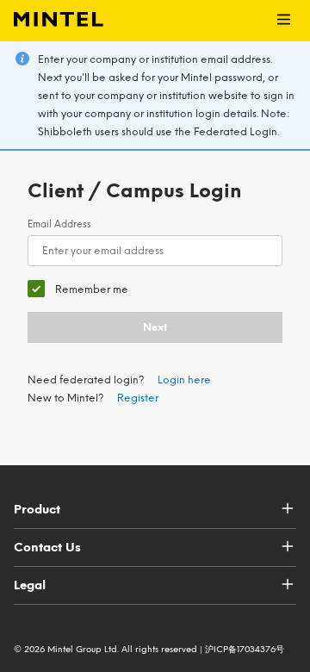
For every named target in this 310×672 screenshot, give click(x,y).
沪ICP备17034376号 (244, 649)
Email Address (59, 224)
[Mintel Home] (51, 20)
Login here (184, 380)
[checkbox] (78, 289)
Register (137, 398)
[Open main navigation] (283, 20)
